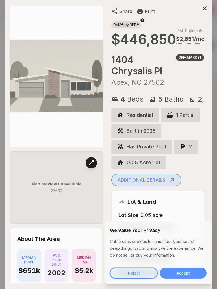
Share (125, 11)
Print (150, 11)
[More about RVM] (142, 23)
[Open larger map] (91, 162)
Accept (183, 273)
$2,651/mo (190, 39)
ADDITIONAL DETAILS (141, 180)
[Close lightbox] (204, 8)
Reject (134, 273)
